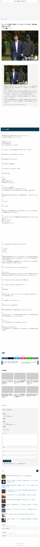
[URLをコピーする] (35, 358)
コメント (5, 433)
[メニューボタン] (1, 1)
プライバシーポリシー (20, 543)
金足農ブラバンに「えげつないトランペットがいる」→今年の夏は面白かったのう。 (22, 509)
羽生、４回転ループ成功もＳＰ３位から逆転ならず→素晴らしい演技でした (20, 514)
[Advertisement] (20, 10)
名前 (3, 447)
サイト (4, 455)
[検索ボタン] (39, 1)
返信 (4, 418)
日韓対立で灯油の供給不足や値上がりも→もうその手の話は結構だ (18, 475)
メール (4, 451)
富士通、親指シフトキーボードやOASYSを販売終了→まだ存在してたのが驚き (21, 494)
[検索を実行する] (37, 471)
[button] (5, 358)
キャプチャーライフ (20, 1)
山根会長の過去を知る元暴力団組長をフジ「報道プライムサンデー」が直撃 (20, 499)
